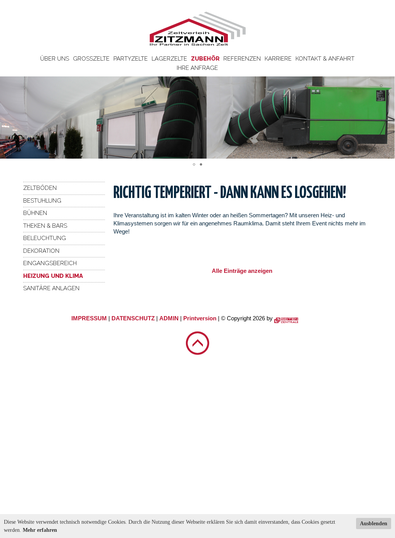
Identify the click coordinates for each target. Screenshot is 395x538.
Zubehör (205, 58)
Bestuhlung (42, 200)
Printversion (199, 318)
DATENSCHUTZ (133, 318)
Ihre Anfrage (197, 67)
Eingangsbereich (50, 263)
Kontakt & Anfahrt (324, 58)
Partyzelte (130, 58)
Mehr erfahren (40, 530)
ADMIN (169, 318)
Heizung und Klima (53, 275)
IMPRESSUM (89, 318)
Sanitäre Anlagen (51, 288)
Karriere (278, 58)
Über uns (54, 58)
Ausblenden (373, 523)
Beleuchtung (44, 238)
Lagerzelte (169, 58)
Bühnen (35, 213)
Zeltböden (40, 187)
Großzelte (91, 58)
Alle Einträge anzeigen (242, 270)
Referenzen (242, 58)
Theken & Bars (45, 225)
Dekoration (41, 250)
